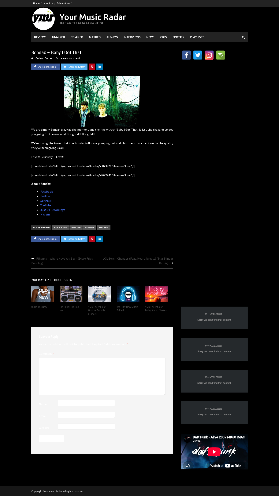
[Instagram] (209, 55)
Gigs (163, 37)
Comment (46, 353)
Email (42, 416)
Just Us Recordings (52, 210)
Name (43, 404)
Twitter (45, 196)
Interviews (132, 37)
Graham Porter (43, 58)
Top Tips (104, 227)
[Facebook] (186, 55)
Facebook (46, 191)
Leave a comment (70, 58)
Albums (112, 37)
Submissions (63, 3)
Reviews (40, 37)
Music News (60, 227)
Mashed (95, 37)
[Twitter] (198, 55)
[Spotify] (220, 55)
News (150, 37)
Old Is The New (39, 306)
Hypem (45, 214)
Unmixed (58, 37)
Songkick (46, 201)
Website (44, 428)
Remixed (77, 37)
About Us (48, 3)
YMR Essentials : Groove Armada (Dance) (97, 310)
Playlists (197, 37)
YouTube (45, 205)
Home (36, 3)
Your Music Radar (92, 16)
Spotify (178, 37)
